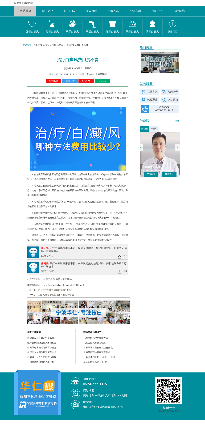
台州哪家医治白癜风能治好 (40, 362)
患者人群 (113, 10)
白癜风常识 (57, 45)
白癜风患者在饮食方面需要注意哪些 (56, 294)
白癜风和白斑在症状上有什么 (98, 347)
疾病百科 (91, 10)
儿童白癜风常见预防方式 (95, 338)
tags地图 (122, 395)
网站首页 (25, 10)
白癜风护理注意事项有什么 (96, 352)
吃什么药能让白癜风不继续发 (42, 343)
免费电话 (70, 81)
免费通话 (152, 99)
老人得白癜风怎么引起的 (95, 362)
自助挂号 (157, 10)
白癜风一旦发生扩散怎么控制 (42, 357)
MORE (177, 121)
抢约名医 (53, 81)
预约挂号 (173, 91)
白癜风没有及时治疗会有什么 (42, 338)
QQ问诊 (103, 81)
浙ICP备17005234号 (169, 411)
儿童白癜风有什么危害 (94, 343)
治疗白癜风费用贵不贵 (77, 45)
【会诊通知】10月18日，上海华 (99, 357)
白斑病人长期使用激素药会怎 (42, 352)
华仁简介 (47, 10)
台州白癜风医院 (41, 45)
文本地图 (110, 395)
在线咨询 (135, 10)
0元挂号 (86, 81)
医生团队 (69, 10)
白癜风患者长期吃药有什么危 (42, 347)
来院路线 (179, 10)
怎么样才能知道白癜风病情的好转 (55, 290)
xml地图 (100, 395)
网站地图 (88, 395)
